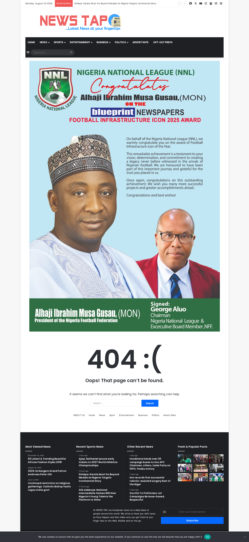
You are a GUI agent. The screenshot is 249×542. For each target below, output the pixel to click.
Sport (112, 415)
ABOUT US (79, 415)
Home (31, 42)
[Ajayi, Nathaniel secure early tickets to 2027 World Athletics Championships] (185, 458)
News (43, 42)
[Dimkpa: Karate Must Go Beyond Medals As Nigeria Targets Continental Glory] (201, 458)
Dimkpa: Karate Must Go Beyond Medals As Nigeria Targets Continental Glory (115, 3)
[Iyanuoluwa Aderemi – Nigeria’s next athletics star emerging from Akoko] (201, 468)
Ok (207, 536)
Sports (58, 42)
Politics (120, 42)
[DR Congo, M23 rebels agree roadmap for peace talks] (216, 458)
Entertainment (80, 42)
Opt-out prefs (162, 42)
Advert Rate (140, 42)
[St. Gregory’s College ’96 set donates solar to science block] (216, 468)
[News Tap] (76, 22)
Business (102, 42)
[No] (244, 537)
